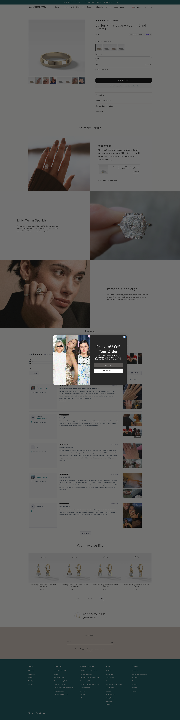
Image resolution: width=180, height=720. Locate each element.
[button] (108, 371)
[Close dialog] (124, 337)
